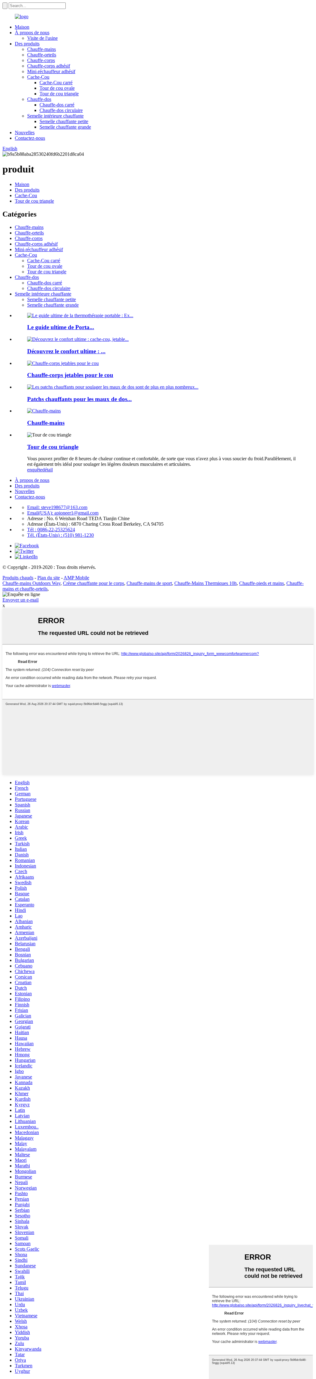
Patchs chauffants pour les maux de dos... (79, 399)
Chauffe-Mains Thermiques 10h (205, 583)
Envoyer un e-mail (20, 600)
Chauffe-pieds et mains (261, 583)
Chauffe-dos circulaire (61, 110)
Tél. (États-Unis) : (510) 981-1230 (60, 535)
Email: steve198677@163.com (57, 507)
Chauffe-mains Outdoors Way (31, 583)
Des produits (27, 43)
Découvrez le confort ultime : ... (66, 351)
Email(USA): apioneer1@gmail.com (62, 513)
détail (47, 469)
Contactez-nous (30, 138)
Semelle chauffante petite (64, 121)
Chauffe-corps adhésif (48, 65)
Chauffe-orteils (41, 54)
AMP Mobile (76, 577)
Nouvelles (25, 132)
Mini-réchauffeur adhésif (51, 71)
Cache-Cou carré (56, 82)
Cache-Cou (38, 77)
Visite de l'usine (42, 38)
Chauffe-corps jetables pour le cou (70, 375)
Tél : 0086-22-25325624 (51, 529)
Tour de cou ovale (57, 88)
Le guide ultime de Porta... (60, 327)
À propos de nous (32, 32)
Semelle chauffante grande (65, 127)
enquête (34, 469)
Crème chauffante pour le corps (93, 583)
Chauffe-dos (39, 99)
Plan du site (48, 577)
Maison (22, 27)
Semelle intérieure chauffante (55, 115)
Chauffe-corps (41, 60)
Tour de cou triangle (59, 93)
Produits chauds (17, 577)
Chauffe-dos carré (57, 104)
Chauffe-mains (41, 49)
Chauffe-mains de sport (149, 583)
